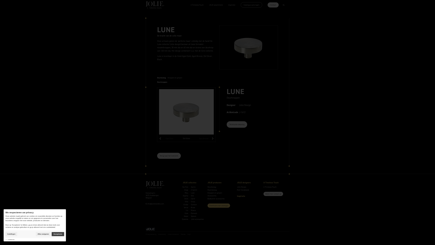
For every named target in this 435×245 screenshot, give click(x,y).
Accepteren (57, 234)
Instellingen (11, 234)
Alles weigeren (43, 234)
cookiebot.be (11, 239)
